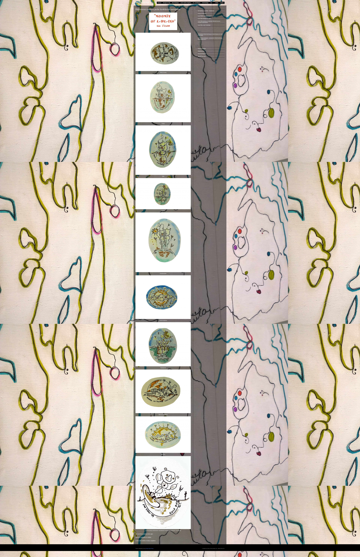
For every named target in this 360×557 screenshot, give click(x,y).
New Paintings (175, 2)
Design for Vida (166, 2)
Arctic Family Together (186, 2)
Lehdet (216, 2)
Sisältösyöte (201, 51)
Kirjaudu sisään (202, 48)
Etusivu (159, 2)
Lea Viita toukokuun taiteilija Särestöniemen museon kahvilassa (209, 21)
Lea (211, 2)
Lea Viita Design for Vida (204, 18)
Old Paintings (205, 2)
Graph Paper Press (149, 548)
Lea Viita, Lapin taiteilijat (204, 25)
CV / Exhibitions (196, 2)
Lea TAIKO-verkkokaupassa (205, 16)
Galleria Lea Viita (142, 2)
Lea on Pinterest (202, 13)
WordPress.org (202, 56)
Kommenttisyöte (202, 53)
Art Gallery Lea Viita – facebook (206, 11)
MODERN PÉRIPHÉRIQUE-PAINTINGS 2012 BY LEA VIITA (210, 34)
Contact (222, 2)
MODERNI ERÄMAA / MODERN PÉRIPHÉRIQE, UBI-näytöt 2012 (210, 38)
